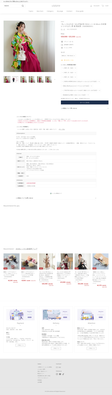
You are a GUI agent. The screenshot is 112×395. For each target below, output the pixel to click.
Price (62, 34)
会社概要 (40, 382)
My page (60, 11)
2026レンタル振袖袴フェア (26, 249)
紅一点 (63, 29)
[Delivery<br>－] (56, 314)
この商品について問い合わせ (69, 108)
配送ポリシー (41, 373)
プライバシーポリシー (43, 378)
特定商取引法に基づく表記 (44, 375)
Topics (31, 11)
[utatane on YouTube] (60, 374)
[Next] (54, 79)
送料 (76, 98)
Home (62, 21)
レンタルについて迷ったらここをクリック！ (16, 1)
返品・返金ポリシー (42, 371)
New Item (40, 11)
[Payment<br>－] (20, 314)
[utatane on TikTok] (63, 374)
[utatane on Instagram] (57, 374)
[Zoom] (29, 46)
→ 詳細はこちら (20, 345)
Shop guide (79, 11)
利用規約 (40, 380)
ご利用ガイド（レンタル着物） (45, 367)
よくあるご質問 (41, 369)
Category (50, 11)
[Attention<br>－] (91, 314)
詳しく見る (62, 129)
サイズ (63, 52)
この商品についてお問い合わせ (24, 198)
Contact (69, 11)
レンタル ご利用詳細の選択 (68, 65)
